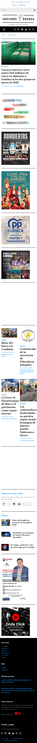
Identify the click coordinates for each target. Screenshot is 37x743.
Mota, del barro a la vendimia (7, 346)
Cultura (3, 657)
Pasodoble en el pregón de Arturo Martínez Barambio (23, 535)
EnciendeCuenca (19, 86)
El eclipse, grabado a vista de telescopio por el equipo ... (23, 547)
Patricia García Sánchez (27, 440)
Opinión (14, 5)
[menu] (4, 29)
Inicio (3, 35)
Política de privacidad (10, 740)
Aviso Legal (4, 738)
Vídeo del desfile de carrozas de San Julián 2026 (22, 522)
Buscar (34, 10)
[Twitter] (9, 504)
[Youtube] (19, 504)
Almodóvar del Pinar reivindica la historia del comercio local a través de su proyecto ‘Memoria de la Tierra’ (18, 690)
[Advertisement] (18, 303)
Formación (4, 655)
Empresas (4, 66)
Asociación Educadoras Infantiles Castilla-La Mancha (27, 371)
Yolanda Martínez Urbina (8, 419)
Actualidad (4, 646)
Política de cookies (17, 738)
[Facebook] (3, 504)
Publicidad (22, 5)
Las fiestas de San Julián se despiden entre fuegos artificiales (16, 681)
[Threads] (24, 504)
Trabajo (3, 651)
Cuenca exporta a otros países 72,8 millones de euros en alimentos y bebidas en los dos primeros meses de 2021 (18, 76)
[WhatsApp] (29, 504)
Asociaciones (5, 653)
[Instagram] (14, 504)
